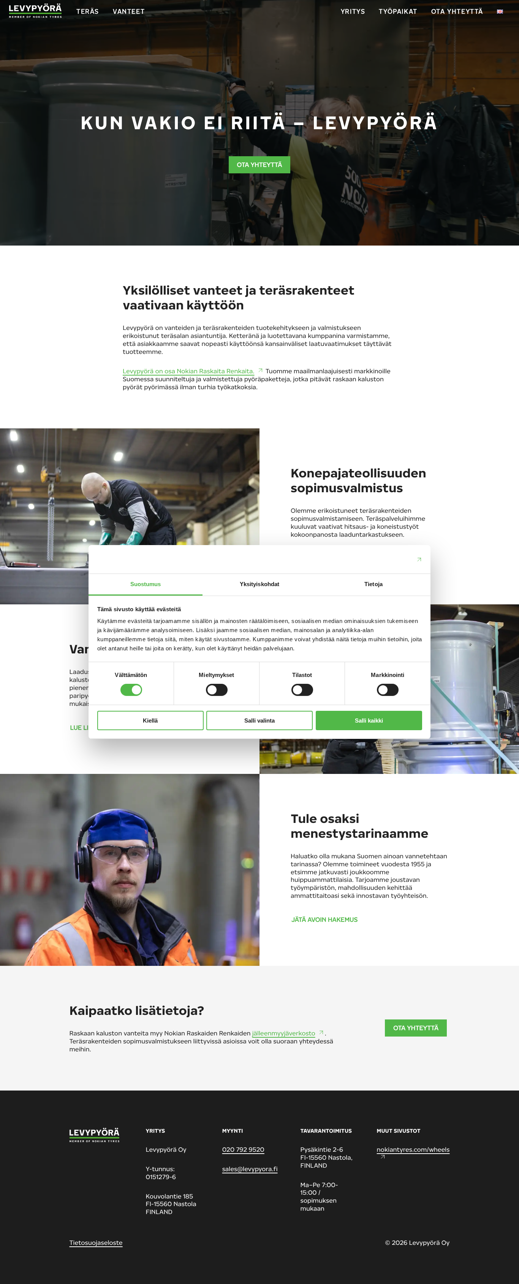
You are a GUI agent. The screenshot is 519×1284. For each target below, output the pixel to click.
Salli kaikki (369, 720)
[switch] (217, 690)
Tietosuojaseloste (96, 1242)
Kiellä (150, 720)
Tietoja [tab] (373, 584)
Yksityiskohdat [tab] (259, 584)
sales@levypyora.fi (250, 1169)
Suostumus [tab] (145, 584)
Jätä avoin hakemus (324, 919)
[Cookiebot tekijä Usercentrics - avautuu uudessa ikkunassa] (389, 559)
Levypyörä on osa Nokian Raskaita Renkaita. (189, 371)
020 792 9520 (243, 1149)
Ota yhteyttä (259, 164)
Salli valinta (259, 720)
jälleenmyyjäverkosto (283, 1033)
